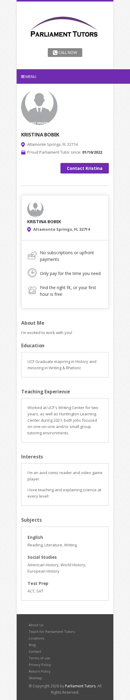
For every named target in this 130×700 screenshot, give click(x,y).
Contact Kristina (84, 168)
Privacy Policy (40, 664)
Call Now (67, 52)
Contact (35, 651)
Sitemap (35, 678)
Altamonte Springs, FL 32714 (52, 144)
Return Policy (39, 671)
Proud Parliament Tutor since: (64, 152)
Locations (36, 638)
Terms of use (39, 658)
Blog (32, 644)
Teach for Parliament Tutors (52, 631)
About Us (36, 625)
